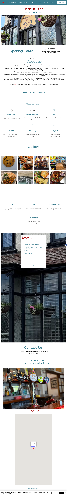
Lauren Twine (27, 263)
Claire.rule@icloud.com (37, 363)
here (15, 84)
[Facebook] (66, 245)
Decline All (55, 492)
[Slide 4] (34, 265)
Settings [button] (48, 492)
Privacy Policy (8, 493)
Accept (61, 492)
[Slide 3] (33, 265)
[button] (9, 163)
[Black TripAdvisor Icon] (66, 250)
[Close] (65, 493)
